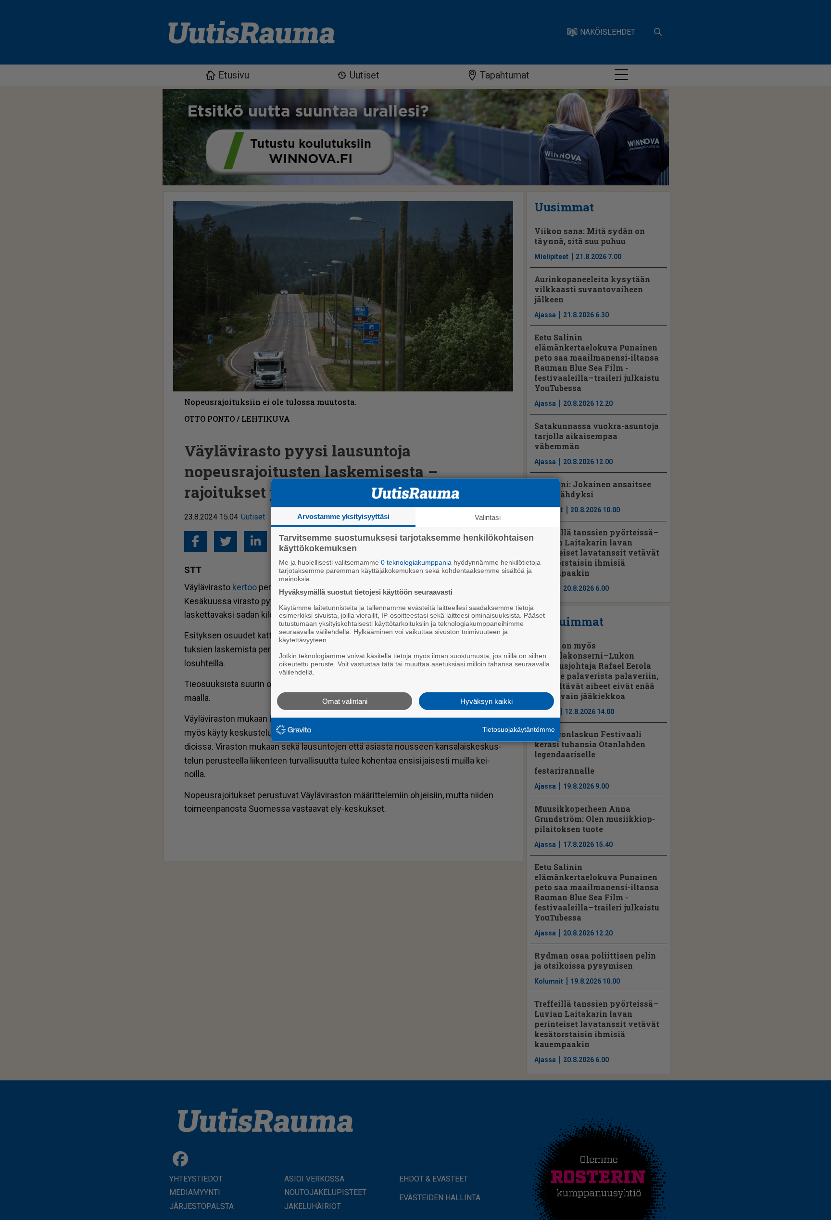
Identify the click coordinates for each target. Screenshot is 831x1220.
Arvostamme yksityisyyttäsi (343, 516)
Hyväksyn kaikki (486, 701)
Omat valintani (344, 701)
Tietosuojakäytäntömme (518, 729)
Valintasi (488, 517)
